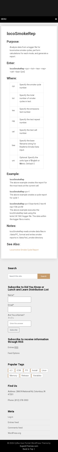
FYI (26, 370)
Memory (13, 375)
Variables (37, 375)
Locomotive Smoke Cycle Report (24, 250)
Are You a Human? (16, 316)
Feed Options (14, 353)
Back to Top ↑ (29, 449)
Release (25, 375)
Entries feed (13, 422)
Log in (10, 417)
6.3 (11, 370)
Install (34, 370)
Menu (3, 19)
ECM (19, 370)
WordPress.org (14, 433)
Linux (44, 370)
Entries (13, 347)
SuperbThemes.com (29, 446)
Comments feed (15, 428)
